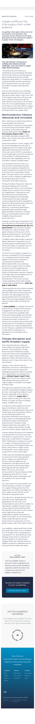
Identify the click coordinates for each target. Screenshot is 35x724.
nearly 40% (21, 396)
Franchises (17, 678)
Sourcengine (28, 673)
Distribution (17, 673)
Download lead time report (17, 590)
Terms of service (8, 697)
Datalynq (27, 675)
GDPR (26, 697)
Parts (26, 678)
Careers (6, 675)
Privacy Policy (18, 697)
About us (6, 678)
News (5, 673)
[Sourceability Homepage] (5, 693)
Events (6, 680)
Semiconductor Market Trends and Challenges (17, 659)
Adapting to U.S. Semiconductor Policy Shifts (17, 662)
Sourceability (9, 306)
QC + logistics (17, 675)
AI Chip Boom (18, 664)
